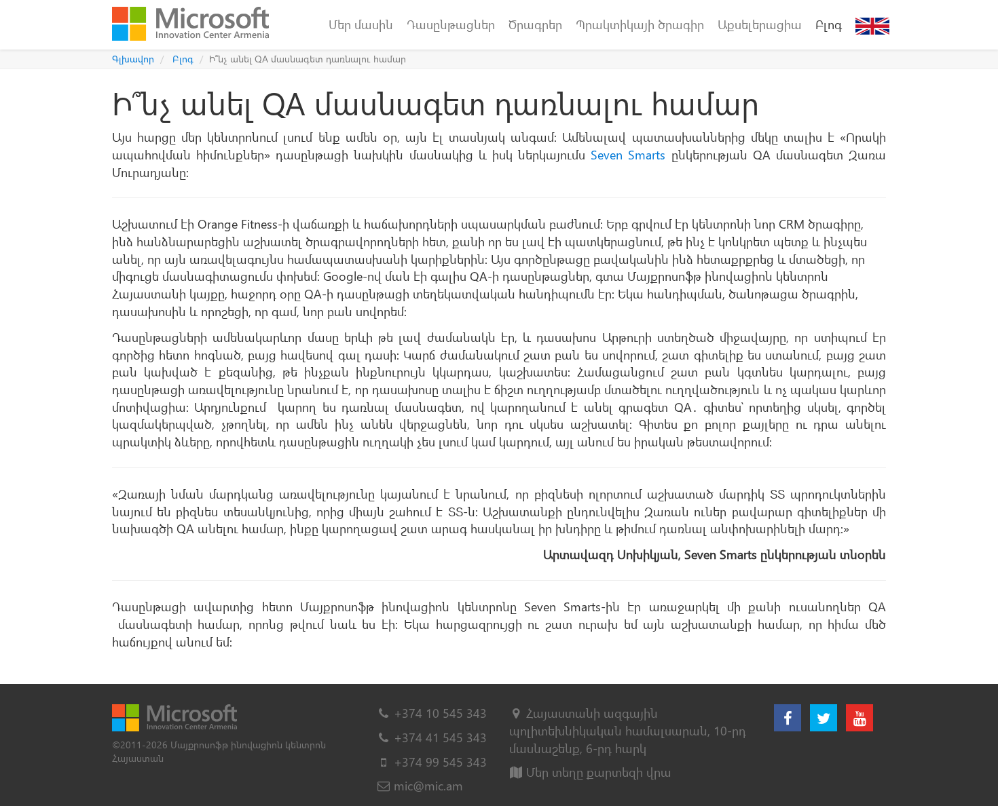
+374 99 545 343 (440, 761)
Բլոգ (828, 24)
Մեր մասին (361, 24)
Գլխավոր (133, 58)
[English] (872, 25)
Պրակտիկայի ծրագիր (640, 24)
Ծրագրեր (535, 24)
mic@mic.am (428, 785)
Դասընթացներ (451, 24)
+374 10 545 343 (440, 712)
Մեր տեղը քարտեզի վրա (597, 771)
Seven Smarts (628, 154)
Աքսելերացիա (760, 24)
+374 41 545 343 (440, 737)
